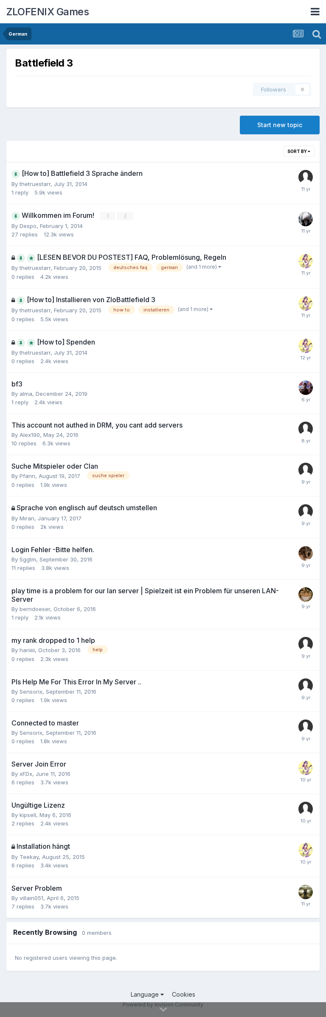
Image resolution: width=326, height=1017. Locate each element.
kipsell (28, 814)
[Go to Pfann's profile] (305, 470)
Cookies (183, 994)
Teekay (29, 856)
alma (26, 393)
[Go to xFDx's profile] (305, 553)
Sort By (297, 151)
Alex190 (30, 434)
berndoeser (35, 609)
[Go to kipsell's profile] (305, 809)
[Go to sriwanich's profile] (305, 429)
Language (145, 994)
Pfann (27, 475)
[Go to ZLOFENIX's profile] (305, 594)
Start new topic (279, 124)
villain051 (31, 898)
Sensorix (31, 691)
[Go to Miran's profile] (305, 511)
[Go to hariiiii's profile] (305, 644)
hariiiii (27, 650)
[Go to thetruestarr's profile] (305, 261)
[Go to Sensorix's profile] (305, 685)
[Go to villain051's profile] (305, 892)
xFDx (26, 773)
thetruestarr (35, 184)
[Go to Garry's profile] (305, 388)
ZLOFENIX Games (47, 12)
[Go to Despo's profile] (305, 219)
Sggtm (28, 559)
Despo (28, 225)
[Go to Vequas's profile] (305, 177)
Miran (27, 518)
